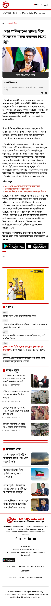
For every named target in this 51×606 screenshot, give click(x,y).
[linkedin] (29, 539)
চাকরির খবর (40, 13)
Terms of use (23, 566)
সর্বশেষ (9, 307)
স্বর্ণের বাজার (28, 13)
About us (11, 566)
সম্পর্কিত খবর (13, 449)
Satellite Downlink (34, 577)
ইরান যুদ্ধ (17, 13)
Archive (12, 577)
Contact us (25, 571)
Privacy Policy (37, 566)
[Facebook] (16, 539)
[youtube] (34, 539)
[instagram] (25, 539)
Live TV (21, 577)
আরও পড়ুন (12, 370)
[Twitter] (20, 539)
